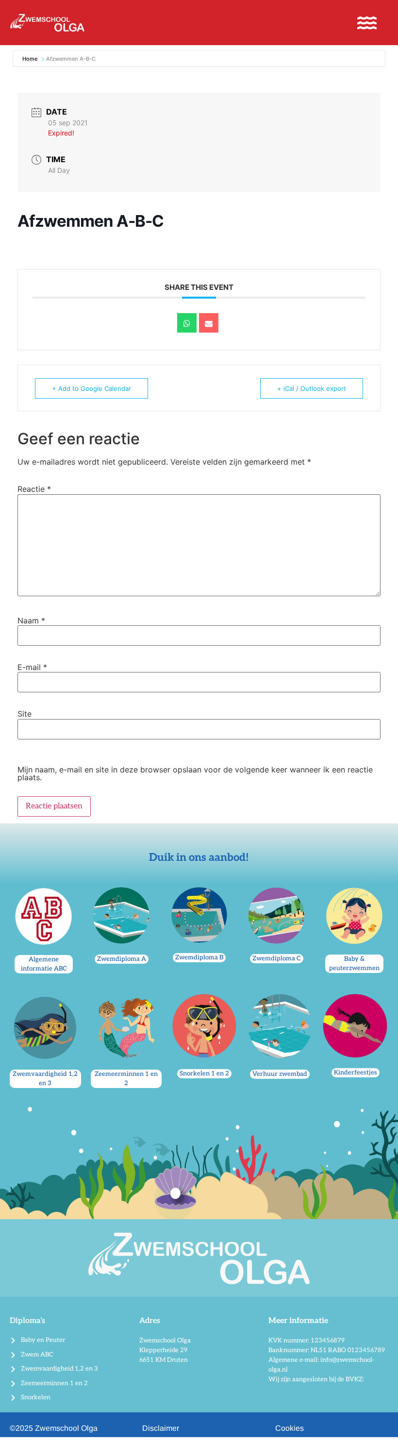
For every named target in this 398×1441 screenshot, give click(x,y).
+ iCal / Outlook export (311, 388)
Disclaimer (160, 1428)
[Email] (208, 323)
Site (24, 714)
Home (30, 58)
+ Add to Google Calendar (91, 388)
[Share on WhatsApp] (187, 323)
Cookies (289, 1428)
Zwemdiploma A (121, 959)
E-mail (32, 667)
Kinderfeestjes (355, 1072)
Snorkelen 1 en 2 (204, 1073)
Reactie (34, 489)
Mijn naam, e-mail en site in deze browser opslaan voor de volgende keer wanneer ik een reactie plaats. (195, 773)
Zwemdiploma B (199, 957)
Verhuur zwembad (279, 1074)
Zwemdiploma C (276, 958)
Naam (31, 620)
